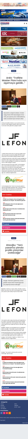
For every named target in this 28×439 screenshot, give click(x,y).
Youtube (6, 231)
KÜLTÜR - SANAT (17, 407)
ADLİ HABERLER (3, 408)
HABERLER (16, 405)
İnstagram (7, 227)
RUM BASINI (3, 407)
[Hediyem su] (14, 61)
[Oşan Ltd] (14, 66)
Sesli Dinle (5, 108)
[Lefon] (14, 139)
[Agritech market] (14, 179)
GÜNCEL (14, 71)
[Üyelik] (27, 20)
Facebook (6, 224)
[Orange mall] (14, 52)
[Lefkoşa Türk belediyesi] (14, 56)
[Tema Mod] (27, 23)
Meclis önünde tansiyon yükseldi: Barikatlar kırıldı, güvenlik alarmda (14, 219)
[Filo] (14, 13)
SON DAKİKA (10, 20)
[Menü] (25, 23)
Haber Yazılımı (25, 422)
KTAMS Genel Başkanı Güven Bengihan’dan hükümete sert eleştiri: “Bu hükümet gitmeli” (14, 199)
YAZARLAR (3, 20)
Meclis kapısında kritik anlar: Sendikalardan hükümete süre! (14, 209)
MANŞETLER (17, 20)
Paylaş (4, 106)
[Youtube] (7, 413)
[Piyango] (14, 4)
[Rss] (10, 413)
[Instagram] (4, 413)
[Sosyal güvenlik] (14, 48)
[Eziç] (14, 33)
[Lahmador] (14, 41)
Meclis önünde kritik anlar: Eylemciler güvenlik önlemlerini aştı (12, 214)
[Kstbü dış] (14, 28)
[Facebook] (1, 413)
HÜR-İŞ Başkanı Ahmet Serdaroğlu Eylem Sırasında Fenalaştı (13, 204)
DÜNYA (15, 403)
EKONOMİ (2, 405)
